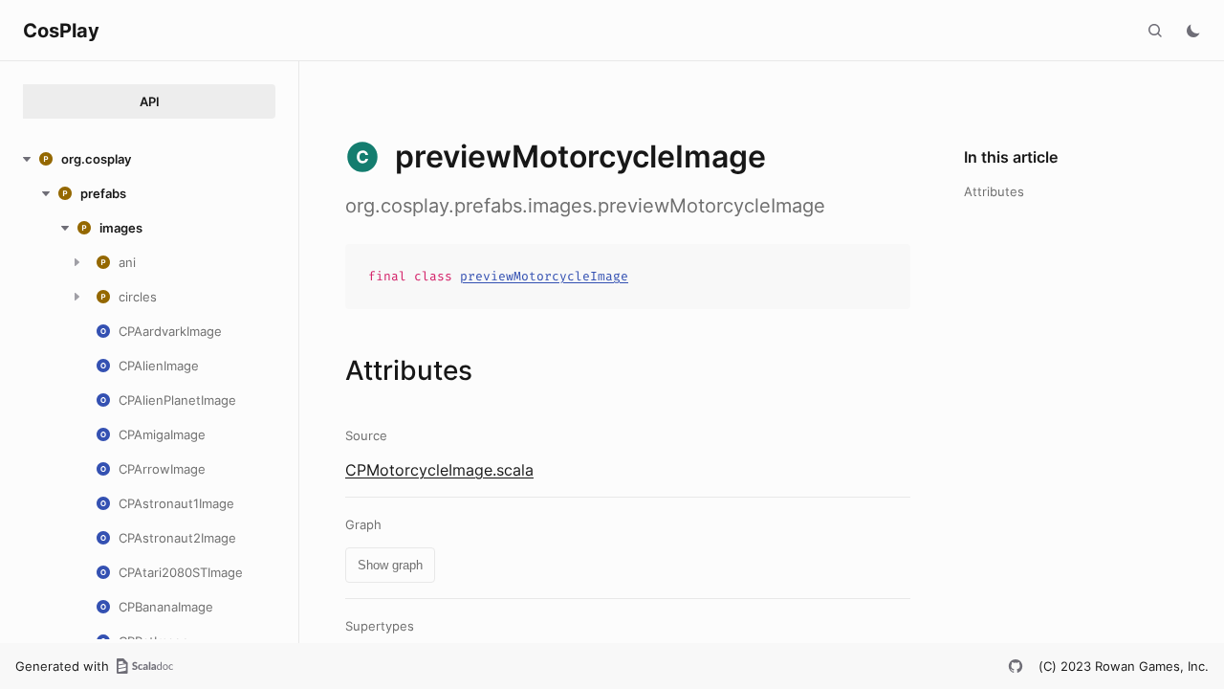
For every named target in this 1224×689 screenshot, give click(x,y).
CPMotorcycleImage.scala (439, 469)
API (150, 101)
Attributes (994, 191)
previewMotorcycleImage (544, 276)
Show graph (390, 565)
